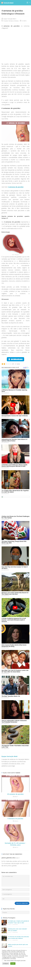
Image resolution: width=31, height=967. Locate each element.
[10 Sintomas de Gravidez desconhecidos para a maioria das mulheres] (4, 938)
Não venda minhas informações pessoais (15, 960)
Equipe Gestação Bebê (10, 19)
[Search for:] (29, 2)
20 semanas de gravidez (15, 794)
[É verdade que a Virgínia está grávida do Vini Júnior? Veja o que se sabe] (4, 922)
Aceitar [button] (13, 963)
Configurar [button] (5, 963)
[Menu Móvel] (27, 2)
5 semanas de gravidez (15, 187)
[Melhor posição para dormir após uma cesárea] (4, 946)
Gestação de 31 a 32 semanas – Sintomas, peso (15, 844)
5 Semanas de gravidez (15, 818)
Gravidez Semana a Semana (11, 21)
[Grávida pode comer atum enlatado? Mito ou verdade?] (4, 930)
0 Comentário (15, 924)
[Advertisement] (15, 46)
